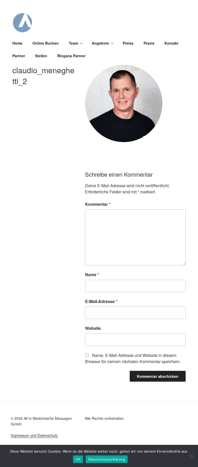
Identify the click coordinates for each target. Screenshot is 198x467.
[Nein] (191, 455)
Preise (128, 43)
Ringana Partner (71, 55)
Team (73, 43)
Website (93, 328)
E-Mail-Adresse (101, 301)
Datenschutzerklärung (106, 459)
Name (92, 274)
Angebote (100, 43)
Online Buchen (45, 43)
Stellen (41, 55)
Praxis (149, 43)
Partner (18, 55)
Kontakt (171, 43)
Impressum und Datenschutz (34, 435)
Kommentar (97, 204)
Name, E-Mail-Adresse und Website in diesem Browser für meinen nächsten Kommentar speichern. (133, 358)
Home (17, 43)
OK (78, 459)
